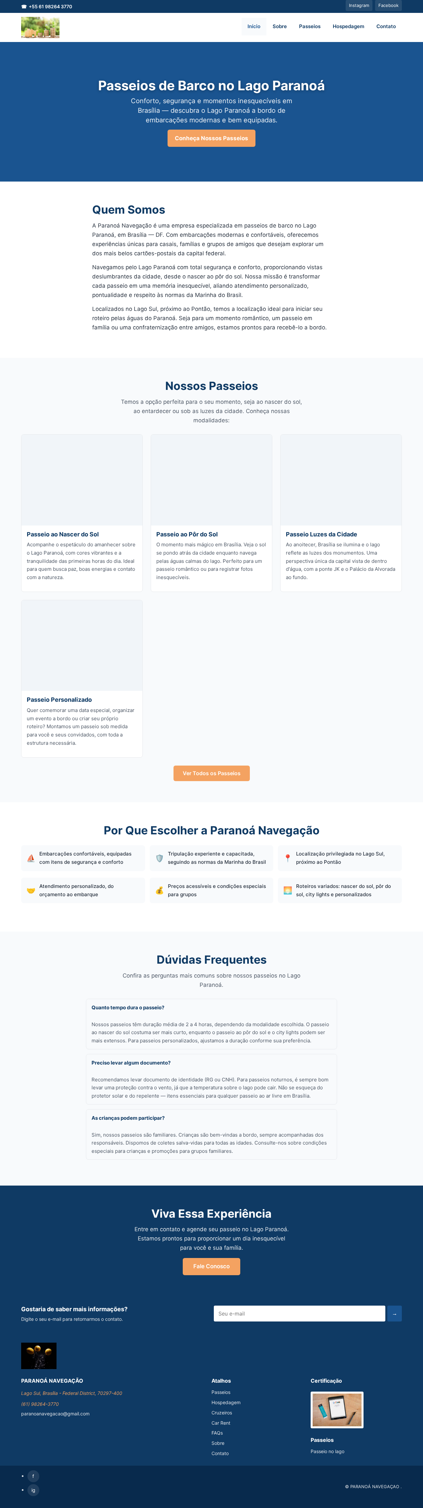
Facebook (388, 5)
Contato (386, 26)
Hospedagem (348, 26)
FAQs (217, 1433)
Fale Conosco (211, 1266)
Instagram (359, 5)
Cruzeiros (222, 1412)
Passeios (310, 26)
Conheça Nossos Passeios (211, 138)
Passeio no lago (327, 1451)
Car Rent (221, 1423)
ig (33, 1490)
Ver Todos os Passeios (212, 773)
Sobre (280, 26)
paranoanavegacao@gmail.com (55, 1413)
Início (254, 26)
